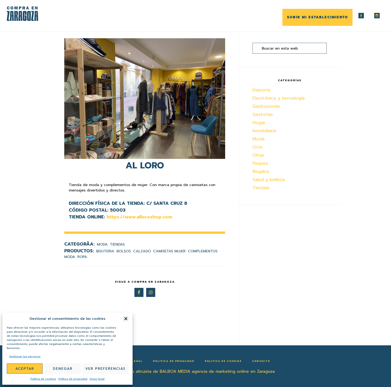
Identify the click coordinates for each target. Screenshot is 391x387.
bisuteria (105, 251)
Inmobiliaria (264, 130)
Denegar (63, 368)
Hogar (259, 122)
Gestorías (263, 114)
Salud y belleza (269, 179)
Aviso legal (97, 379)
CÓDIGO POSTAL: (88, 210)
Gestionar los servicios (25, 356)
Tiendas (117, 244)
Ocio (258, 146)
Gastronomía (266, 106)
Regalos (261, 171)
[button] (126, 318)
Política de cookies (43, 379)
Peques (260, 163)
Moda (102, 244)
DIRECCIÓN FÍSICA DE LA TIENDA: (107, 203)
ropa (82, 257)
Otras (258, 155)
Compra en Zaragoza (29, 13)
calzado (142, 251)
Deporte (262, 89)
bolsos (124, 251)
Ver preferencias (105, 368)
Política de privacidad (72, 379)
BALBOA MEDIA (175, 371)
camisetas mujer (169, 251)
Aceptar (24, 368)
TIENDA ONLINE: (87, 216)
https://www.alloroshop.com (139, 216)
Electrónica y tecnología (279, 98)
